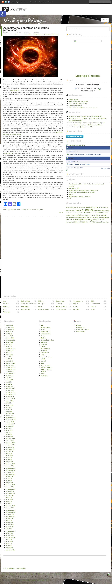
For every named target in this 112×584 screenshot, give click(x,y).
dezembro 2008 (10, 468)
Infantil (75, 306)
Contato (64, 574)
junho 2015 (9, 331)
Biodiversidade (25, 301)
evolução (86, 215)
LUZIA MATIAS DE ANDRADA (77, 118)
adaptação (69, 207)
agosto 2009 (9, 451)
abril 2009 (9, 460)
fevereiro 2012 (10, 388)
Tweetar (60, 212)
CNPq (95, 210)
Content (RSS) (21, 568)
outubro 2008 (10, 472)
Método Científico (43, 309)
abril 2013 (9, 359)
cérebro (81, 213)
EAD (90, 213)
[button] (3, 14)
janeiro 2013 (10, 365)
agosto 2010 (9, 426)
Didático (5, 304)
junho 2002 (9, 541)
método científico (87, 217)
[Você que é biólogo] (73, 164)
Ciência (87, 210)
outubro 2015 (10, 329)
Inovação (93, 306)
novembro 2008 (10, 470)
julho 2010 (9, 428)
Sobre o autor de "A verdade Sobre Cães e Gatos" (83, 190)
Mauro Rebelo (71, 151)
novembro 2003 (10, 531)
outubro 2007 (10, 491)
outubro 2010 (10, 422)
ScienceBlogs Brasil (16, 2)
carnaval (71, 210)
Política (77, 220)
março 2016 (9, 325)
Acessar (78, 325)
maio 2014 (9, 344)
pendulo (42, 209)
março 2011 (9, 411)
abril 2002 (9, 546)
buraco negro (6, 209)
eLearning (59, 304)
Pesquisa (101, 217)
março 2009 (9, 462)
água (104, 222)
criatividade (69, 213)
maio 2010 (9, 432)
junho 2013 (9, 355)
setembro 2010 (10, 424)
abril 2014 (9, 346)
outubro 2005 (10, 525)
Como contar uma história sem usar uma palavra (83, 108)
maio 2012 (9, 382)
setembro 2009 (10, 449)
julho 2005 (9, 529)
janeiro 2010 (10, 441)
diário (86, 212)
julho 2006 (9, 520)
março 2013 (9, 361)
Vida (36, 2)
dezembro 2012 (10, 367)
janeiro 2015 (10, 338)
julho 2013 (9, 352)
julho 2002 (9, 539)
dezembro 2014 (10, 340)
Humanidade (42, 2)
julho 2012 (9, 378)
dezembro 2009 (10, 443)
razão (102, 220)
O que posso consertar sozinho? (78, 101)
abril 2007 (9, 504)
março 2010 (9, 436)
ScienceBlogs (32, 580)
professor (83, 220)
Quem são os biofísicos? (87, 127)
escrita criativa (70, 215)
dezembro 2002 (10, 537)
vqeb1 (16, 34)
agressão (75, 207)
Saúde (93, 309)
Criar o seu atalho (105, 158)
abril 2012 (9, 384)
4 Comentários (27, 34)
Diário (92, 301)
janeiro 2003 (10, 535)
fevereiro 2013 (10, 363)
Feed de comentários (82, 329)
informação (69, 217)
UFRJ (92, 222)
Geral (40, 306)
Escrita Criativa (54, 34)
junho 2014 (9, 342)
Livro (4, 309)
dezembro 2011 (10, 392)
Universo (26, 2)
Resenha (76, 309)
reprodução (69, 222)
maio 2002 (9, 543)
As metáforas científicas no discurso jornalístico (26, 28)
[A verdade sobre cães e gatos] (75, 154)
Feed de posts (80, 327)
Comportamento (78, 301)
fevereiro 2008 (10, 485)
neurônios (95, 217)
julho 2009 (9, 453)
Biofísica (100, 207)
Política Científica (61, 309)
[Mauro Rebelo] (67, 170)
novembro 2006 (10, 512)
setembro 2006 (10, 516)
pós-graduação (93, 220)
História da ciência (61, 306)
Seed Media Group (23, 580)
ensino (100, 213)
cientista (78, 210)
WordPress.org (80, 331)
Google (71, 194)
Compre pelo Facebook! (87, 76)
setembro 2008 (10, 474)
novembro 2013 (10, 348)
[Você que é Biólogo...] (25, 23)
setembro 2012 (10, 373)
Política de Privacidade (43, 574)
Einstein (94, 213)
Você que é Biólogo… (9, 568)
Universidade (98, 222)
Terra (31, 2)
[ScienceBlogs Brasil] (14, 11)
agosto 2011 (9, 401)
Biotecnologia (60, 301)
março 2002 (9, 548)
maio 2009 (9, 457)
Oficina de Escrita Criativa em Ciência (80, 196)
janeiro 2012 (10, 390)
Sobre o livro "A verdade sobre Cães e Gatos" (82, 192)
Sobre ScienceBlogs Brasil (9, 574)
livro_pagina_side (74, 188)
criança (107, 210)
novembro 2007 (10, 489)
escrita (105, 213)
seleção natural (79, 222)
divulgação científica (16, 209)
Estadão (24, 209)
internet (75, 217)
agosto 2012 (9, 376)
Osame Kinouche (14, 90)
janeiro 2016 (10, 327)
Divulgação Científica (39, 34)
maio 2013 (9, 357)
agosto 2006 (9, 518)
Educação (47, 34)
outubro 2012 (10, 371)
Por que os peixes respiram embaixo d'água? (90, 123)
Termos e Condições (55, 574)
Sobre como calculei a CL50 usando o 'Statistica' (88, 125)
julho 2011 (9, 403)
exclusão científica (96, 215)
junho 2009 (9, 455)
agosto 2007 (9, 495)
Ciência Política (73, 99)
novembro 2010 (10, 420)
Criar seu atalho (78, 167)
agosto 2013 (9, 350)
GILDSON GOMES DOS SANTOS (78, 116)
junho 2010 (9, 430)
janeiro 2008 (10, 487)
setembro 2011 (10, 399)
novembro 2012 (10, 369)
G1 (38, 209)
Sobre (70, 199)
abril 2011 (9, 409)
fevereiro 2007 (10, 506)
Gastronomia (25, 306)
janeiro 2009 (10, 466)
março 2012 (9, 386)
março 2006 (9, 522)
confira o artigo (8, 153)
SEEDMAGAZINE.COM (43, 580)
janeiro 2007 (10, 508)
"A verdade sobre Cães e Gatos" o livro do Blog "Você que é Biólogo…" (86, 185)
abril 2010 (9, 434)
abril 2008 (9, 480)
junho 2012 (9, 380)
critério (76, 213)
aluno (80, 207)
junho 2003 (9, 533)
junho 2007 (9, 499)
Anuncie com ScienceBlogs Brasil (27, 574)
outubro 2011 (10, 397)
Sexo (87, 222)
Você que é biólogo (85, 164)
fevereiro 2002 (10, 550)
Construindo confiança (75, 106)
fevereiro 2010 (10, 439)
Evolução (6, 306)
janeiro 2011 (9, 415)
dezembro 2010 (10, 418)
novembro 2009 (10, 445)
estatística (78, 215)
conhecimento (100, 210)
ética (107, 222)
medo (79, 217)
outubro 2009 (10, 447)
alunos (83, 207)
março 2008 (9, 483)
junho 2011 (9, 405)
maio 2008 (9, 478)
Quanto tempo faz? (96, 116)
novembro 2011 (10, 394)
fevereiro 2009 (10, 464)
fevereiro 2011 (10, 413)
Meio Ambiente (25, 309)
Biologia (105, 207)
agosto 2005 (9, 527)
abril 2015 (9, 334)
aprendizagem (91, 207)
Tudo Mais (50, 2)
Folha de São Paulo (32, 209)
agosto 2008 (9, 476)
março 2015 (9, 336)
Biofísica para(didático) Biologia (78, 103)
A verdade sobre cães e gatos (93, 154)
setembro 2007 (10, 493)
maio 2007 (9, 501)
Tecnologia (6, 312)
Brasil (67, 210)
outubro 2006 (10, 514)
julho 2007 (9, 497)
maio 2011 (9, 407)
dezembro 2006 (10, 510)
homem (104, 215)
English (75, 304)
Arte (4, 301)
